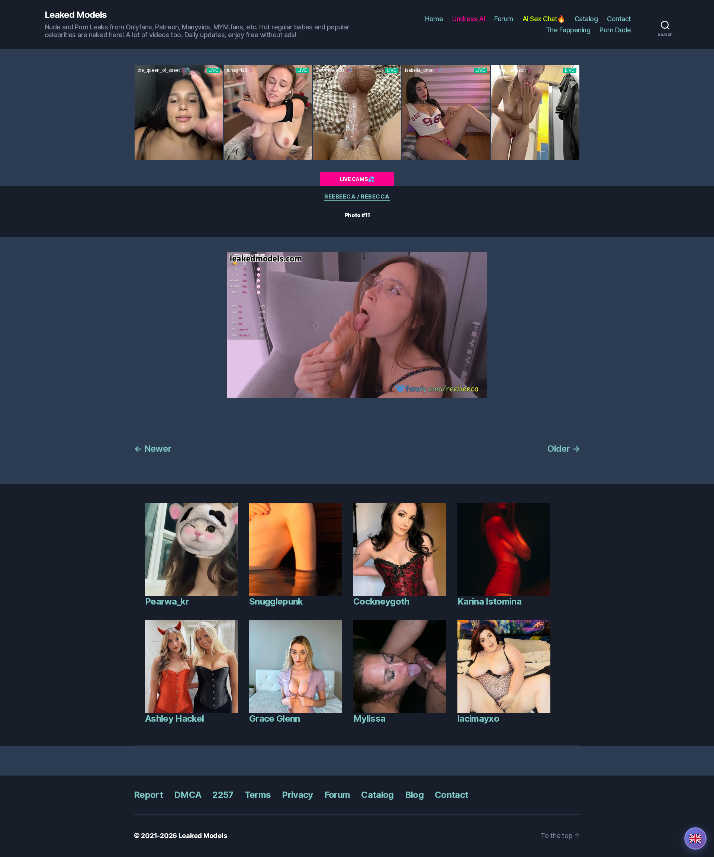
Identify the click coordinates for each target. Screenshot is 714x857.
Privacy (297, 794)
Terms (258, 794)
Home (434, 19)
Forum (503, 19)
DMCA (187, 794)
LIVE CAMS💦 (357, 179)
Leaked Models (76, 14)
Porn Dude (615, 30)
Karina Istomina (489, 601)
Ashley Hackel (174, 718)
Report (148, 794)
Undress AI (468, 19)
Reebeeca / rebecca (357, 196)
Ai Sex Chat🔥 (543, 19)
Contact (619, 19)
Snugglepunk (276, 601)
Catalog (586, 19)
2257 (222, 794)
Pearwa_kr (167, 601)
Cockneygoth (381, 601)
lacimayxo (478, 718)
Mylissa (369, 718)
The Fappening (568, 30)
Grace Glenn (274, 718)
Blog (414, 794)
